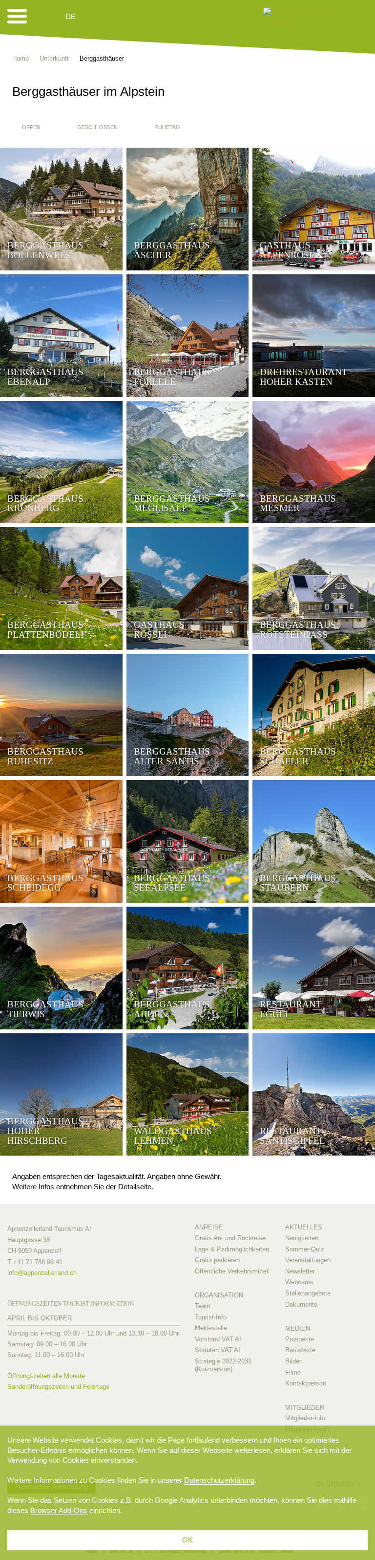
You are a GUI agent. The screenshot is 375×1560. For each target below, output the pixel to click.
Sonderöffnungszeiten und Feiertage (58, 1386)
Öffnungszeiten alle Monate (46, 1376)
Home (20, 58)
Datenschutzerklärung (219, 1480)
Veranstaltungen (308, 1260)
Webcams (299, 1282)
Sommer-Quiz (304, 1249)
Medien (297, 1328)
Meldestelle (211, 1328)
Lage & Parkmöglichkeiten (232, 1249)
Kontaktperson (305, 1383)
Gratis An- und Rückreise (230, 1238)
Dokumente (301, 1304)
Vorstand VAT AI (218, 1339)
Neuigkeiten (301, 1238)
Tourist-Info (211, 1317)
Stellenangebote (308, 1293)
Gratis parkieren (217, 1260)
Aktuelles (303, 1227)
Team (202, 1306)
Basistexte (300, 1350)
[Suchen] (122, 16)
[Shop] (146, 16)
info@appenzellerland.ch (42, 1272)
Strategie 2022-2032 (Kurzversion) (223, 1365)
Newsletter (300, 1271)
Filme (293, 1372)
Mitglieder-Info (305, 1418)
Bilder (293, 1361)
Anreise (209, 1227)
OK (187, 1540)
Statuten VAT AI (217, 1350)
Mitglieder (304, 1407)
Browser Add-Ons (58, 1510)
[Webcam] (97, 16)
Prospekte (299, 1339)
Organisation (219, 1295)
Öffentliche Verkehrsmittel (231, 1271)
